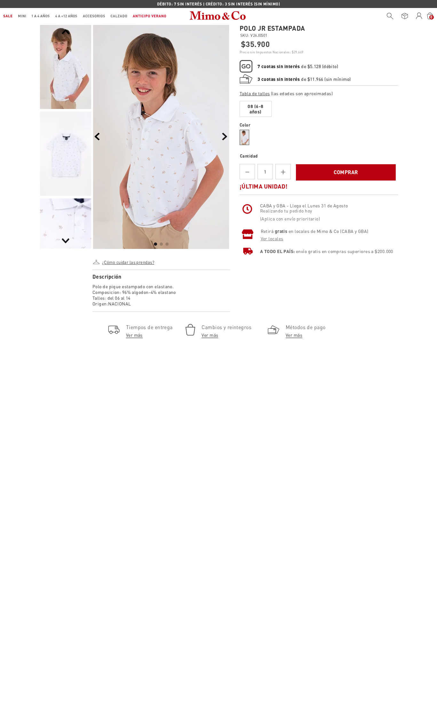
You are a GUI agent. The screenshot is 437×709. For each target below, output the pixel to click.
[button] (127, 260)
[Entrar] (419, 16)
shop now (273, 4)
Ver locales (272, 262)
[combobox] (388, 16)
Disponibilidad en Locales (271, 194)
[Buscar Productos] (390, 16)
